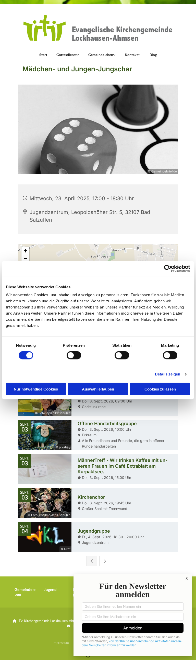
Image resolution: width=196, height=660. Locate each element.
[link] (68, 55)
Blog (153, 54)
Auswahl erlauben (98, 389)
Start (43, 54)
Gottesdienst (66, 54)
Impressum (61, 643)
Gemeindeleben (100, 54)
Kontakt (131, 54)
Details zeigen (167, 374)
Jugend (50, 589)
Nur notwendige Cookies (36, 389)
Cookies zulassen (160, 389)
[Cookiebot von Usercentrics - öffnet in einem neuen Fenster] (167, 268)
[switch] (74, 355)
